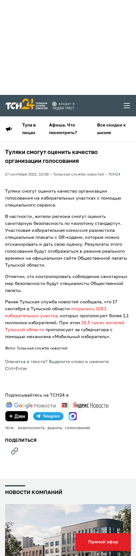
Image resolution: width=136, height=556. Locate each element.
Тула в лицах (29, 129)
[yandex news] (84, 405)
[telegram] (48, 416)
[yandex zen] (16, 416)
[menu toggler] (127, 105)
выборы (54, 428)
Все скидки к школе (111, 129)
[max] (73, 416)
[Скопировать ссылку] (14, 451)
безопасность (31, 428)
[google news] (30, 405)
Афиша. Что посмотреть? (63, 129)
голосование (77, 428)
